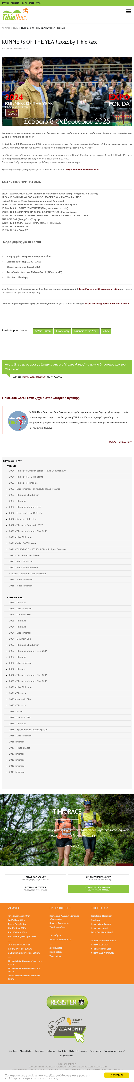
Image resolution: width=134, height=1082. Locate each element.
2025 (106, 331)
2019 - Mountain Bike (20, 717)
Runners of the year (102, 949)
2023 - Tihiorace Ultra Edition (24, 645)
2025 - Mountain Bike (20, 614)
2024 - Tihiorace (17, 626)
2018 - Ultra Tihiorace (20, 735)
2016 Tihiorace (17, 760)
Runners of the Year (85, 331)
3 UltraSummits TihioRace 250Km (24, 953)
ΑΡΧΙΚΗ (6, 28)
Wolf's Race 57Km (16, 920)
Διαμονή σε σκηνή (99, 928)
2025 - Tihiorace (17, 620)
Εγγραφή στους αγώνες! (114, 1051)
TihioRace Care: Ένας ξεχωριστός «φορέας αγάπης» (41, 398)
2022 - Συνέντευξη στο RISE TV (25, 513)
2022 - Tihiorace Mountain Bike (25, 507)
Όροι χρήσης (55, 956)
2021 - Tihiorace (17, 693)
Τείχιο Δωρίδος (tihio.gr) (102, 932)
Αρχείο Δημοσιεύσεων (34, 377)
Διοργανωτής (56, 948)
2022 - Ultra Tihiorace (20, 663)
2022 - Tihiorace (17, 501)
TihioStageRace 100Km (19, 916)
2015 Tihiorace (17, 766)
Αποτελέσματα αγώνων (60, 940)
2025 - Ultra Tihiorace (20, 608)
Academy (13, 1051)
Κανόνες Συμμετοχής (59, 923)
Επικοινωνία (81, 1051)
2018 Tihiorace (17, 741)
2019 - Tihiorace (17, 723)
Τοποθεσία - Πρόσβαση (101, 916)
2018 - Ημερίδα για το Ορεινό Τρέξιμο (28, 729)
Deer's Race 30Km (17, 924)
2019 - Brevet (16, 711)
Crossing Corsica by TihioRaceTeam (28, 573)
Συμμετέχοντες (56, 935)
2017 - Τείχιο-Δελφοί (19, 747)
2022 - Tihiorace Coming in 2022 (26, 525)
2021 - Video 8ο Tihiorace (22, 543)
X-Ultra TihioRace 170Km (20, 949)
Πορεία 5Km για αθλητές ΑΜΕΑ (22, 936)
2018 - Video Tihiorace (21, 585)
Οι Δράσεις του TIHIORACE (103, 941)
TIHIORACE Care (101, 945)
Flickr (71, 1051)
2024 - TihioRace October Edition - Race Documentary (37, 470)
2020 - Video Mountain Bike (23, 567)
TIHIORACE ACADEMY (103, 953)
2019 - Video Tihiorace (21, 579)
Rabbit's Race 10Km (17, 932)
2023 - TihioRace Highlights (23, 482)
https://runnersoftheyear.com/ (82, 169)
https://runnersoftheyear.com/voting (99, 289)
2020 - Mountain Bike (20, 699)
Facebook (39, 1051)
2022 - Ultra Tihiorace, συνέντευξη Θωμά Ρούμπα (34, 489)
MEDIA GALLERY (12, 461)
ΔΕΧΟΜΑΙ (116, 1075)
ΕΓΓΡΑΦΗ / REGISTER (10, 3)
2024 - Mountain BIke (20, 638)
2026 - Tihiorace (17, 602)
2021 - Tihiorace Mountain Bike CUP (28, 531)
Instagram (51, 1051)
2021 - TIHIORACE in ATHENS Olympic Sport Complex (37, 549)
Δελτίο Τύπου (43, 331)
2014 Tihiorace (17, 772)
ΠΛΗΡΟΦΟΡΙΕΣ (28, 3)
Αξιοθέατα (95, 920)
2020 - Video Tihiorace (21, 561)
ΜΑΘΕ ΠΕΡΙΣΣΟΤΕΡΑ (120, 441)
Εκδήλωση (62, 331)
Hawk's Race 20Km (17, 928)
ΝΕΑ (15, 28)
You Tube (62, 1051)
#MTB (38, 3)
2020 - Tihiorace (17, 705)
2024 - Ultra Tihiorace (20, 632)
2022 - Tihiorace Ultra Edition (24, 495)
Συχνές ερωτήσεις (58, 927)
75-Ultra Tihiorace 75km (19, 945)
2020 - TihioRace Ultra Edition (24, 555)
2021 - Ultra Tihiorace (20, 537)
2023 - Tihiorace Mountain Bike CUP (28, 651)
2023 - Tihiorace (17, 657)
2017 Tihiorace (17, 753)
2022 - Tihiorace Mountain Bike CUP (28, 675)
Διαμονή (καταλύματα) (101, 924)
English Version (67, 1056)
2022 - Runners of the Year (23, 519)
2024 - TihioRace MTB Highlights (26, 476)
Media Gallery (56, 952)
